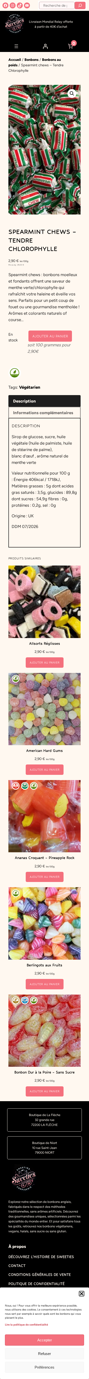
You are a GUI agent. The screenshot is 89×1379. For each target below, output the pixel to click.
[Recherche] (80, 5)
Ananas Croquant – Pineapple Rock (44, 858)
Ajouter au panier (50, 336)
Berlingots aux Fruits (44, 965)
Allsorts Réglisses (44, 643)
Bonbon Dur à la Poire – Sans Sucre (44, 1072)
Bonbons (31, 59)
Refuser (44, 1354)
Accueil (14, 59)
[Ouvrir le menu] (16, 46)
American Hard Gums (44, 751)
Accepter (44, 1340)
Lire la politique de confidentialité (26, 1324)
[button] (81, 1293)
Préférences (44, 1367)
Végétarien (29, 387)
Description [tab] (24, 401)
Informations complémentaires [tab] (43, 412)
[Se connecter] (45, 46)
